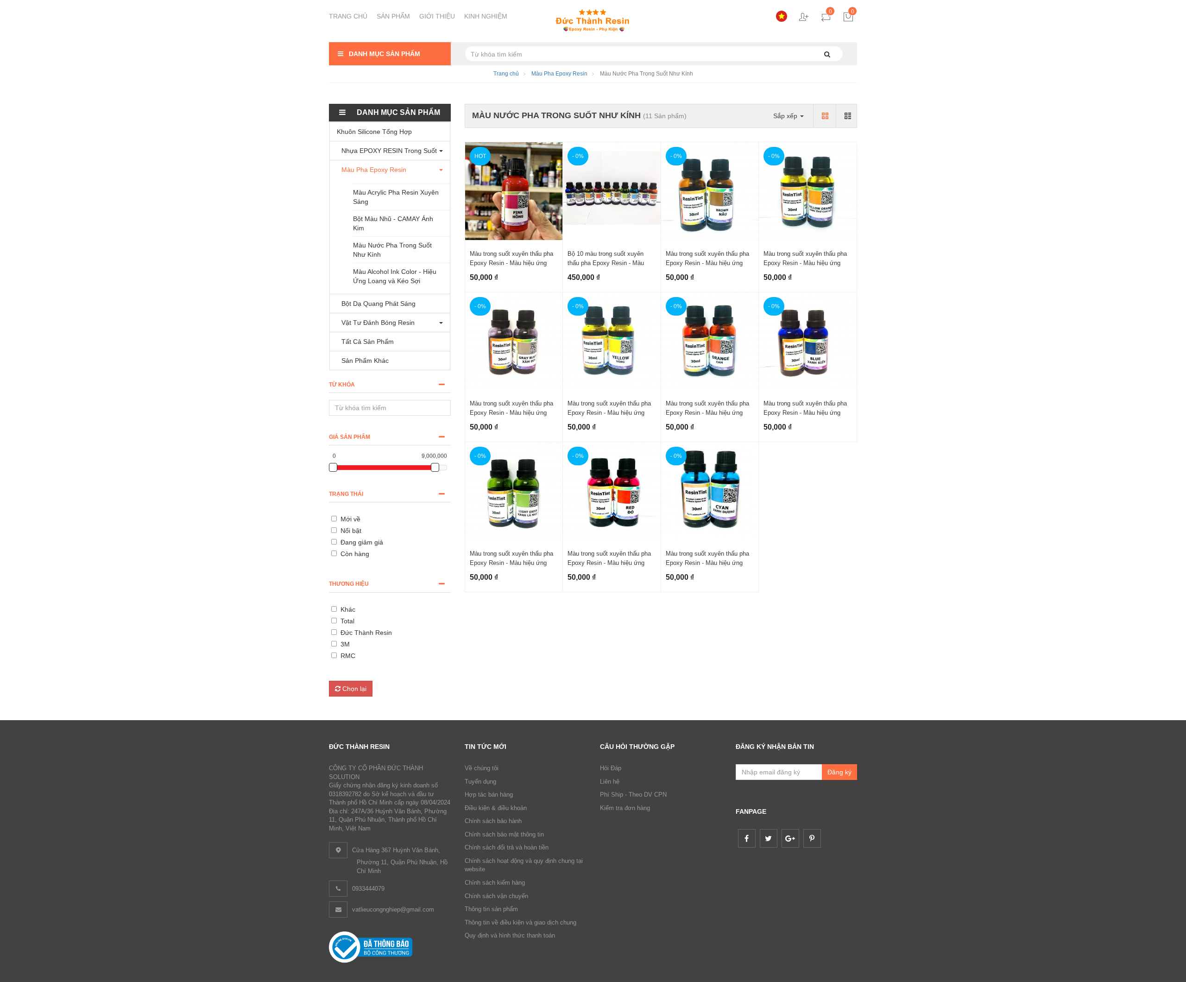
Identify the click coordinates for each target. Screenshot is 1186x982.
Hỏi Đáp (610, 768)
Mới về (350, 519)
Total (347, 621)
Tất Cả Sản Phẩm (367, 341)
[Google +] (790, 838)
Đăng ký (839, 772)
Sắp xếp (786, 116)
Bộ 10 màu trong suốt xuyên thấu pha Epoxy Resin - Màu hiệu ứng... (606, 263)
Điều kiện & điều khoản (496, 808)
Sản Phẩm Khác (365, 360)
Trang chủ (506, 73)
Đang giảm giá (362, 542)
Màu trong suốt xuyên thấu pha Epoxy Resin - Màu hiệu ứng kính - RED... (609, 563)
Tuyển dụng (480, 781)
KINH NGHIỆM (485, 16)
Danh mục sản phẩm (383, 53)
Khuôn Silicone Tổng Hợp (374, 131)
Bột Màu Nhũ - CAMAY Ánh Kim (393, 223)
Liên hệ (609, 781)
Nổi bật (351, 530)
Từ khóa (342, 384)
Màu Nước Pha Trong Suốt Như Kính (392, 249)
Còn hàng (355, 554)
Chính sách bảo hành (493, 820)
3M (345, 644)
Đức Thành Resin (366, 632)
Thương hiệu (349, 584)
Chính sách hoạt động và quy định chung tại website (524, 865)
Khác (348, 609)
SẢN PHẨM (393, 16)
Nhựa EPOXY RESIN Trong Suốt (389, 150)
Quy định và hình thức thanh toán (510, 935)
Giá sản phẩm (349, 437)
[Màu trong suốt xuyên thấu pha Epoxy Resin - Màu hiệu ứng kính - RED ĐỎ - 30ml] (612, 491)
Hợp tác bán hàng (489, 794)
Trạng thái (346, 494)
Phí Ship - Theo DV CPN (633, 794)
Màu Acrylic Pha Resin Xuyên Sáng (396, 197)
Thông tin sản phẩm (491, 909)
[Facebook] (747, 838)
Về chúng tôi (481, 768)
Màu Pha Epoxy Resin (559, 73)
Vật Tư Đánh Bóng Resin (378, 322)
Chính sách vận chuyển (496, 896)
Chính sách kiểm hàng (495, 882)
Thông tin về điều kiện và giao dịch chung (520, 922)
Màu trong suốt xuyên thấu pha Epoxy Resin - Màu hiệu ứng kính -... (511, 263)
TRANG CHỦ (348, 16)
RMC (348, 655)
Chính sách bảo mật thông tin (504, 834)
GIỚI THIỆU (437, 16)
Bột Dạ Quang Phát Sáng (378, 303)
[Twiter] (768, 838)
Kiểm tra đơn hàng (625, 808)
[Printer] (812, 838)
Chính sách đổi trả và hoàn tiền (507, 847)
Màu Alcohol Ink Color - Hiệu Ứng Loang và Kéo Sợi (394, 276)
